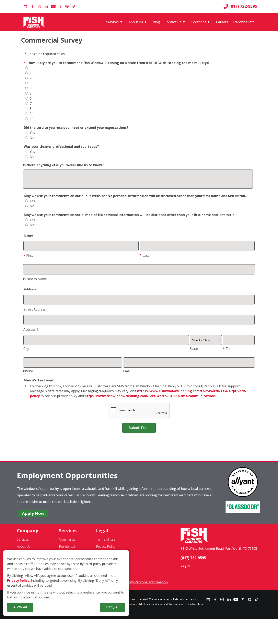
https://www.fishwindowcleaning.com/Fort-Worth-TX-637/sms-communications (150, 396)
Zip (227, 348)
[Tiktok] (73, 6)
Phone (28, 371)
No (31, 137)
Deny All (112, 607)
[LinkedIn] (46, 6)
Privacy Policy (105, 546)
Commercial (67, 539)
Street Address (34, 309)
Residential (67, 546)
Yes (32, 132)
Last (144, 255)
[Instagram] (39, 6)
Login (185, 565)
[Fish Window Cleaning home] (35, 22)
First (28, 255)
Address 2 (30, 329)
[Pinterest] (67, 6)
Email (127, 371)
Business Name (35, 279)
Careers (222, 22)
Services (112, 22)
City (26, 348)
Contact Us (173, 22)
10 (31, 119)
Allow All (20, 607)
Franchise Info (244, 22)
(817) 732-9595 (243, 6)
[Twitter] (60, 6)
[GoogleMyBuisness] (25, 6)
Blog (156, 22)
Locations (198, 22)
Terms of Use (106, 539)
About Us (136, 22)
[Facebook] (32, 6)
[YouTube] (53, 6)
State (194, 348)
